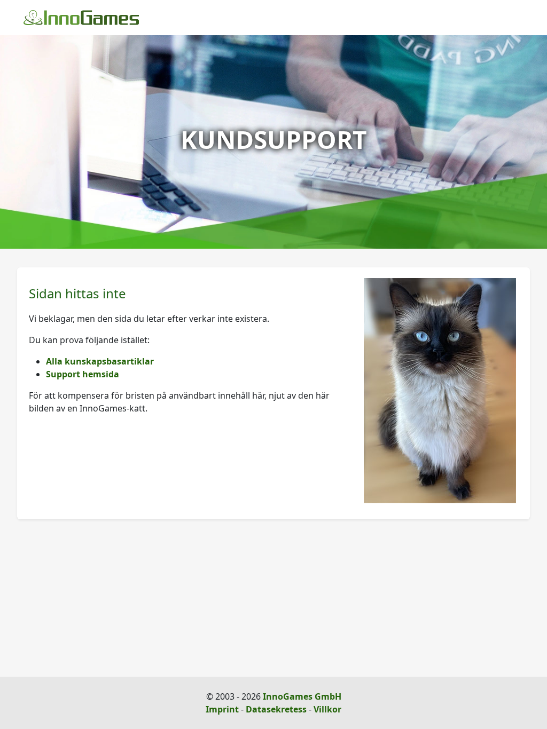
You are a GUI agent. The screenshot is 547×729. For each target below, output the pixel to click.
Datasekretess (276, 709)
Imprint (222, 709)
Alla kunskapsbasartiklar (100, 361)
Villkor (327, 709)
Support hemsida (82, 374)
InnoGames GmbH (302, 696)
